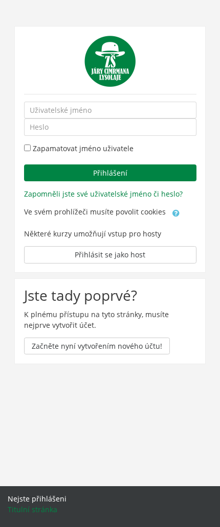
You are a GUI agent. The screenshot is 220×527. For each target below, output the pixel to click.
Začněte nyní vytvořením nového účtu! (97, 346)
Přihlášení (110, 173)
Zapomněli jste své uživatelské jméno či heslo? (103, 194)
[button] (176, 212)
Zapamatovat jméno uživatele (83, 148)
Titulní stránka (32, 509)
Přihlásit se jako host (110, 254)
